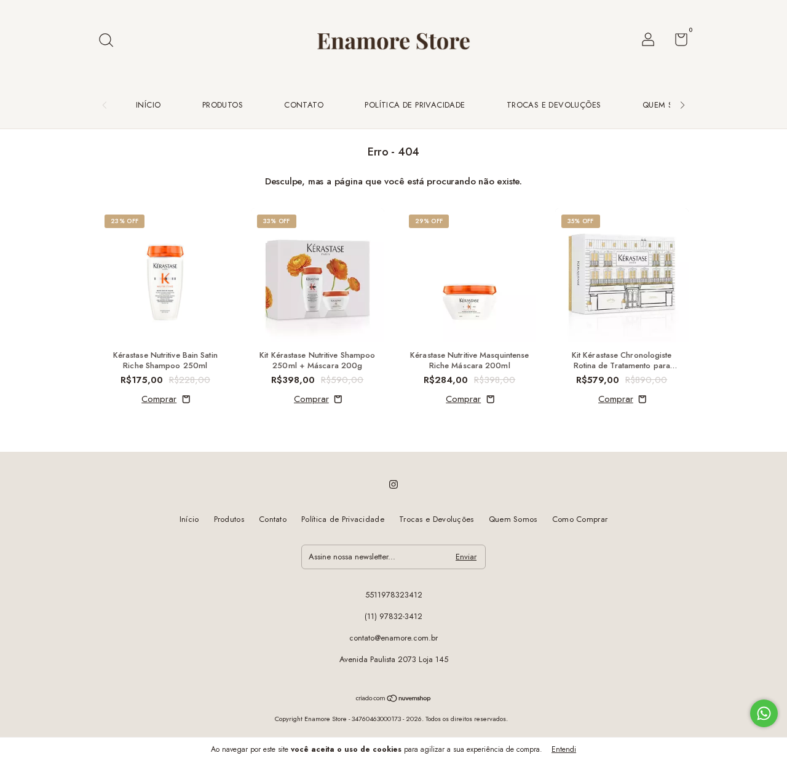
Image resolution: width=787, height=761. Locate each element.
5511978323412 (393, 595)
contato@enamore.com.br (393, 638)
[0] (677, 42)
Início (148, 105)
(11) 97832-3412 (393, 616)
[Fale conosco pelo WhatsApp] (764, 713)
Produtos (222, 105)
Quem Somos (670, 105)
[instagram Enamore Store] (393, 484)
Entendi (564, 749)
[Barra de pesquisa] (110, 41)
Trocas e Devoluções (554, 105)
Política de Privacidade (415, 105)
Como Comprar (580, 519)
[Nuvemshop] (393, 699)
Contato (303, 105)
